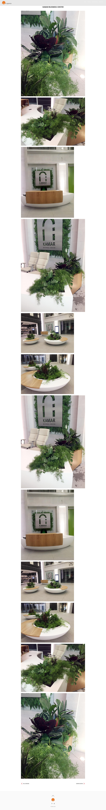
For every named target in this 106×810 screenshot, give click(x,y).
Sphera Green (95, 1)
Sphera (52, 806)
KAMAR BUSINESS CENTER (53, 7)
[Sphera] (6, 4)
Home (85, 1)
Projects (89, 1)
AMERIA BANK (79, 783)
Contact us (101, 1)
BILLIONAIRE (26, 783)
